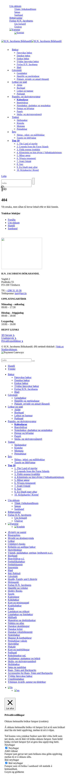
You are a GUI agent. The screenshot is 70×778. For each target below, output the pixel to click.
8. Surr (20, 164)
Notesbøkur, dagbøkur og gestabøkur (34, 105)
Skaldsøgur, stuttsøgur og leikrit (24, 658)
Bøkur (15, 49)
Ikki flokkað (14, 573)
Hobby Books (15, 591)
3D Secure (7, 335)
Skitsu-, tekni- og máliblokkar (31, 135)
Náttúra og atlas (16, 623)
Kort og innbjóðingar (18, 649)
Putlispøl (18, 418)
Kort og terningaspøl (18, 602)
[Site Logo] (31, 41)
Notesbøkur (14, 635)
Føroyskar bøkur (24, 53)
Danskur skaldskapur (18, 626)
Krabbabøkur (14, 605)
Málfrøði (12, 617)
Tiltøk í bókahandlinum (25, 9)
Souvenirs (13, 567)
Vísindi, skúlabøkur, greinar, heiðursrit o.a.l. (30, 552)
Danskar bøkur (23, 55)
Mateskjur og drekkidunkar (22, 620)
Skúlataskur (22, 120)
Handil (11, 225)
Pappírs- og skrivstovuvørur (26, 96)
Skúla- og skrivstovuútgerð (29, 114)
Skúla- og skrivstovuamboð (22, 661)
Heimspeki (13, 582)
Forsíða (11, 219)
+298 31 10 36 (13, 290)
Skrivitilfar (13, 643)
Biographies (14, 535)
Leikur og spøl (19, 82)
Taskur (15, 117)
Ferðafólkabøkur (16, 561)
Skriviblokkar (15, 549)
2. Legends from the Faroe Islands (32, 146)
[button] (4, 176)
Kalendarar (13, 596)
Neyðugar (13, 748)
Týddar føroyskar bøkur (28, 61)
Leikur (11, 541)
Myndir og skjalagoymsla (21, 538)
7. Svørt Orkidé (24, 161)
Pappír (20, 111)
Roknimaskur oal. (17, 655)
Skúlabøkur (14, 664)
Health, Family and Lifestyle (22, 579)
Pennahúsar (22, 129)
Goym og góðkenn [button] (14, 772)
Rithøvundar (14, 512)
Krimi (11, 608)
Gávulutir (17, 70)
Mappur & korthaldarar (20, 637)
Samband (12, 228)
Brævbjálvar (22, 102)
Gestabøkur (22, 73)
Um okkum (15, 6)
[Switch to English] (19, 32)
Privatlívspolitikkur (12, 341)
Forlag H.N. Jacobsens (21, 20)
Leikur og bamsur (25, 91)
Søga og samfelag (17, 667)
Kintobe (20, 123)
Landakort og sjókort (18, 611)
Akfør (19, 85)
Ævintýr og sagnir (17, 532)
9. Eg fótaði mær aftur (27, 167)
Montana (21, 126)
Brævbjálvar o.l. (16, 558)
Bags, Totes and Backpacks (22, 670)
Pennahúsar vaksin (17, 640)
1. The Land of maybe (27, 143)
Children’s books (16, 544)
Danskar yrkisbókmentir (20, 632)
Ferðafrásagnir (15, 564)
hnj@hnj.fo (21, 293)
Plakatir (12, 646)
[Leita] (33, 181)
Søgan (17, 12)
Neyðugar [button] (10, 744)
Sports (11, 593)
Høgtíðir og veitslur (18, 588)
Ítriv (14, 131)
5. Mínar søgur (23, 155)
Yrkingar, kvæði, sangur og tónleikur (27, 682)
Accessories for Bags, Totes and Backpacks (30, 673)
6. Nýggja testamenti (26, 158)
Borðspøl (21, 88)
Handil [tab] (11, 366)
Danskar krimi (15, 629)
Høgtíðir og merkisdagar (28, 76)
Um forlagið (20, 24)
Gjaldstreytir (8, 338)
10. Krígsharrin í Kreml (28, 170)
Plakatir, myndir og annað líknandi (33, 79)
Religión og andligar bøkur (21, 547)
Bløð (16, 392)
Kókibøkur (13, 599)
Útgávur (18, 520)
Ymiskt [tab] (11, 368)
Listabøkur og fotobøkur (20, 614)
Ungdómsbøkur (16, 679)
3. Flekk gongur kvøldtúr (28, 149)
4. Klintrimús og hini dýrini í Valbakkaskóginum (39, 152)
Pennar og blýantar (25, 108)
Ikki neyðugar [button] (12, 759)
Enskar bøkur (23, 58)
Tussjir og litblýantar (26, 138)
